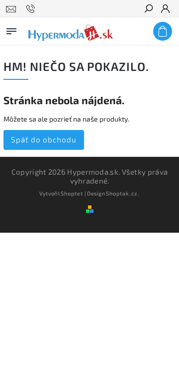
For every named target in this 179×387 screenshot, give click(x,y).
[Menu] (11, 29)
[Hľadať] (148, 9)
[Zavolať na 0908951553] (32, 8)
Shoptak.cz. (123, 193)
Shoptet (72, 193)
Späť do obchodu (44, 139)
